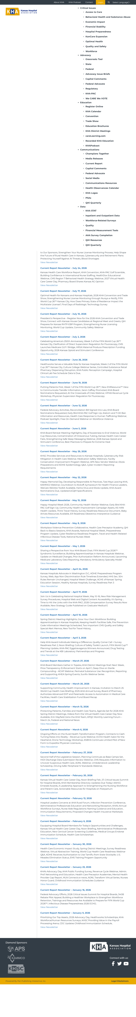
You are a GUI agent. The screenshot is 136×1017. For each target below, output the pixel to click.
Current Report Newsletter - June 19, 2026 (63, 382)
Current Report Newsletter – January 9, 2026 (65, 913)
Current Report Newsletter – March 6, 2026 (64, 729)
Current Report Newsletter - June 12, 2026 (63, 405)
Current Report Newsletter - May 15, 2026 (63, 500)
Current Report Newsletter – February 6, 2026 (65, 821)
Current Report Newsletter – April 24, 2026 (64, 569)
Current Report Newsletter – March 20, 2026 (64, 683)
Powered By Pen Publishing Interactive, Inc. (26, 981)
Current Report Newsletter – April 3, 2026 (63, 638)
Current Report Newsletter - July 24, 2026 (63, 268)
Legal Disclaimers (119, 981)
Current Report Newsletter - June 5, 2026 (63, 428)
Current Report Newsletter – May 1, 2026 (62, 546)
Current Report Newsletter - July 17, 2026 (63, 291)
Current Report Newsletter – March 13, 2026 (64, 706)
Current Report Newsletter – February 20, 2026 (66, 775)
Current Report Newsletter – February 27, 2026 (66, 752)
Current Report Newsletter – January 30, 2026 (65, 844)
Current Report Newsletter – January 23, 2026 (65, 867)
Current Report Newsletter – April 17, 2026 (63, 592)
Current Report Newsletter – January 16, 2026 (65, 890)
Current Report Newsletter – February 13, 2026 (66, 798)
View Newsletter (49, 262)
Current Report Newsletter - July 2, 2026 (62, 337)
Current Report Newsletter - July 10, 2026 (63, 314)
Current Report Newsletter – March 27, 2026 (64, 661)
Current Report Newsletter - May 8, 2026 (63, 523)
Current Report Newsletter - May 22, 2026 (63, 477)
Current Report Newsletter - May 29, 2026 (63, 451)
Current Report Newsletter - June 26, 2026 (63, 359)
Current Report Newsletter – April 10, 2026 (63, 615)
